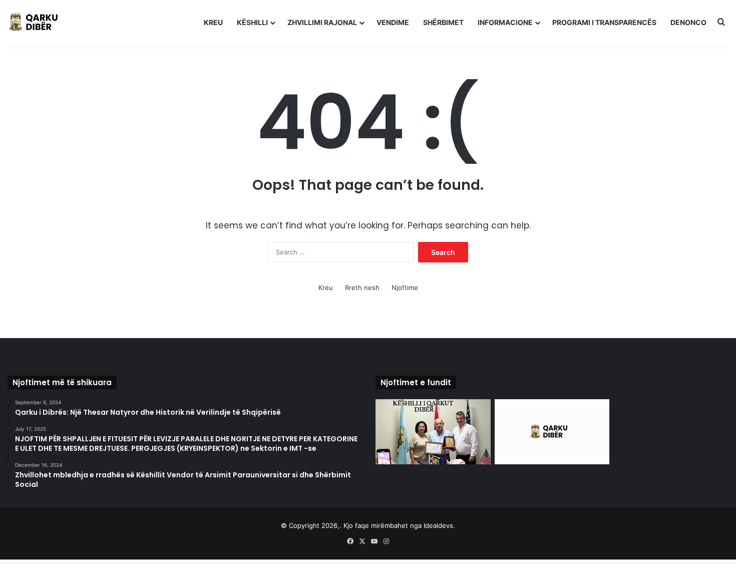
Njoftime (405, 288)
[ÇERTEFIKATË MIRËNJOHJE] (433, 431)
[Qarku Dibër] (38, 23)
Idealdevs (438, 525)
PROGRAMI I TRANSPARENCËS (604, 22)
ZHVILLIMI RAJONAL (322, 22)
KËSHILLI (252, 22)
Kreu (325, 288)
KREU (213, 22)
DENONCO (688, 22)
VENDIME (393, 22)
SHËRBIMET (443, 22)
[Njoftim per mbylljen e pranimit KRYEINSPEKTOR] (552, 431)
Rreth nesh (362, 288)
